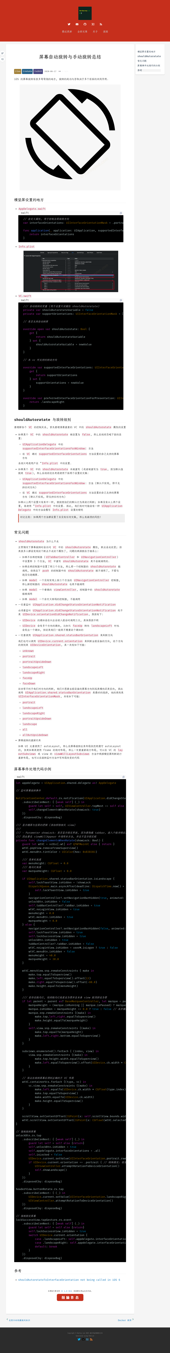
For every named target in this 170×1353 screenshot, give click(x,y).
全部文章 (82, 31)
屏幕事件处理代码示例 (148, 66)
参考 (139, 70)
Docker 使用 (124, 1320)
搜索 (105, 31)
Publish (91, 1336)
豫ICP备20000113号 (96, 1333)
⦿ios (17, 71)
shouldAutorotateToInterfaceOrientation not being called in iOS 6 (69, 1280)
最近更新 (67, 31)
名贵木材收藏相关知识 (19, 1320)
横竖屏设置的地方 (146, 52)
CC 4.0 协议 (66, 1291)
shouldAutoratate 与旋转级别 (149, 56)
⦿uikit (38, 71)
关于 (95, 31)
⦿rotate (27, 71)
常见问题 (141, 61)
